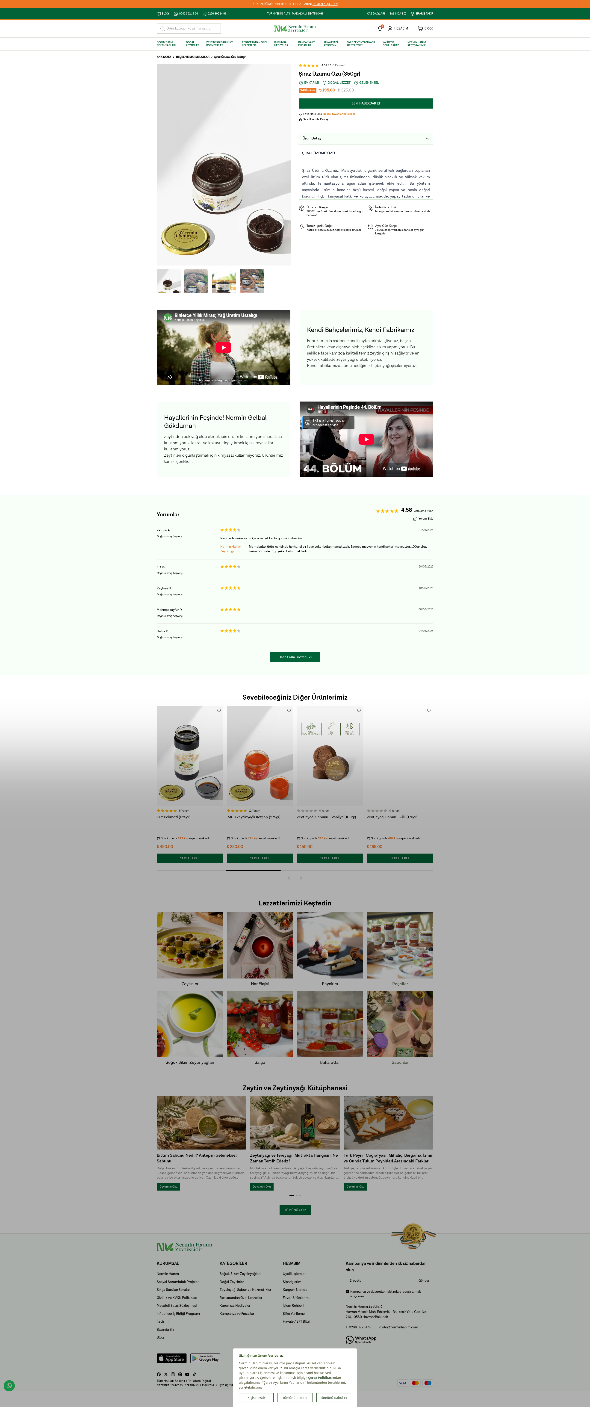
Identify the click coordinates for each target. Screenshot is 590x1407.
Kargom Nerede (295, 1290)
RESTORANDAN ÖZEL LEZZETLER (254, 44)
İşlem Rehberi (293, 1306)
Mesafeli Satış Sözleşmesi (177, 1306)
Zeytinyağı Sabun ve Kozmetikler (245, 1290)
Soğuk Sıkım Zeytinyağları (240, 1274)
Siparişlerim (292, 1282)
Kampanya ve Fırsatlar (237, 1314)
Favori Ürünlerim (296, 1298)
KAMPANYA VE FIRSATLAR (306, 44)
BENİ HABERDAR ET (366, 103)
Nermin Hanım (168, 1274)
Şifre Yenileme (294, 1314)
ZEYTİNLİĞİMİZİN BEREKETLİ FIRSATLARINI (295, 4)
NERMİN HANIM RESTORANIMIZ (416, 44)
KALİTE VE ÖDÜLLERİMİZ (391, 44)
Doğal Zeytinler (232, 1282)
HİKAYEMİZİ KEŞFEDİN (331, 44)
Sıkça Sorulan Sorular (173, 1290)
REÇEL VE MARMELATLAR (192, 57)
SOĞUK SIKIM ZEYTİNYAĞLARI (166, 44)
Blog (160, 1337)
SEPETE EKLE (190, 858)
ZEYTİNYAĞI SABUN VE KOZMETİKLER (219, 44)
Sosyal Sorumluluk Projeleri (178, 1282)
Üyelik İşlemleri (295, 1274)
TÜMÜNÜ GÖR (295, 1210)
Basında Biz (165, 1329)
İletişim (162, 1321)
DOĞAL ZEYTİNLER (192, 44)
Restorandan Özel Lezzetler (241, 1298)
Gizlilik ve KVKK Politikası (177, 1298)
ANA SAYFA (164, 57)
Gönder (424, 1281)
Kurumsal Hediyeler (235, 1306)
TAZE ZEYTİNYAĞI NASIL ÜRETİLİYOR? (361, 44)
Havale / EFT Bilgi (296, 1321)
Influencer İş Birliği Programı (178, 1314)
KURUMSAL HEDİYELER (281, 44)
